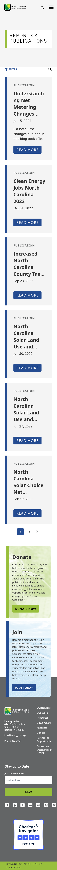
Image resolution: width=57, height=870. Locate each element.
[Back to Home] (15, 7)
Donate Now (25, 609)
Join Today (24, 688)
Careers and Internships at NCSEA (44, 750)
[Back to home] (16, 711)
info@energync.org (15, 735)
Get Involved (44, 722)
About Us (42, 727)
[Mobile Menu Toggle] (50, 6)
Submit (28, 792)
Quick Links (44, 707)
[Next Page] (37, 531)
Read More (27, 149)
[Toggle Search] (41, 6)
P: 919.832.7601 (12, 740)
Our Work (42, 712)
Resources (42, 717)
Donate (41, 732)
